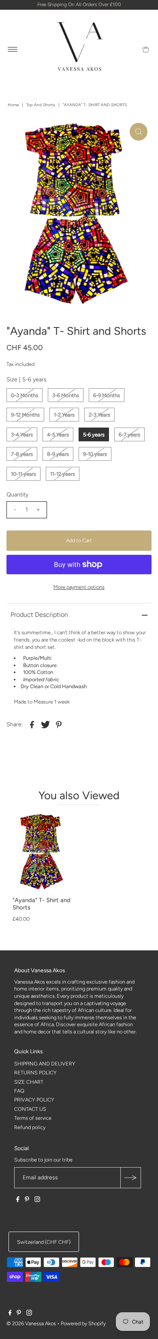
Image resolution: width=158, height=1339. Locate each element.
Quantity (17, 494)
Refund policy (29, 1127)
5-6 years (94, 435)
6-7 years (129, 435)
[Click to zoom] (138, 132)
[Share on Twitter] (45, 724)
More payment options (79, 587)
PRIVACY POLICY (34, 1100)
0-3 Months (24, 395)
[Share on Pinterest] (59, 724)
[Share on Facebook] (32, 724)
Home (13, 104)
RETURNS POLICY (35, 1072)
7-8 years (22, 454)
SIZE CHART (28, 1082)
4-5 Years (58, 435)
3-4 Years (22, 435)
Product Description (39, 614)
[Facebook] (17, 1200)
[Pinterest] (27, 1200)
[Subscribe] (130, 1178)
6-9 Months (106, 395)
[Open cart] (146, 49)
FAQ (19, 1091)
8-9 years (58, 454)
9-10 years (95, 454)
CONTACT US (30, 1109)
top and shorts (40, 104)
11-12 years (62, 474)
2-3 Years (99, 415)
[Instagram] (37, 1200)
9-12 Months (25, 415)
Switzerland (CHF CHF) (43, 1242)
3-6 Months (65, 395)
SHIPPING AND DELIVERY (44, 1064)
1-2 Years (64, 415)
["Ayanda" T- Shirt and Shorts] (43, 852)
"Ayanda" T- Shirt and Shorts (41, 903)
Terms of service (32, 1118)
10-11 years (23, 474)
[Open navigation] (12, 49)
